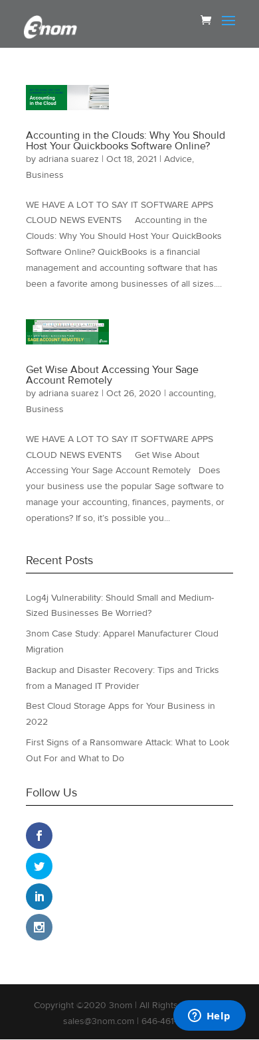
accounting (191, 393)
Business (45, 175)
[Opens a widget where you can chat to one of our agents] (209, 1016)
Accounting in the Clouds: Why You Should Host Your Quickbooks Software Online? (125, 141)
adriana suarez (69, 159)
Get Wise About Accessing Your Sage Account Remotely (112, 375)
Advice (178, 159)
